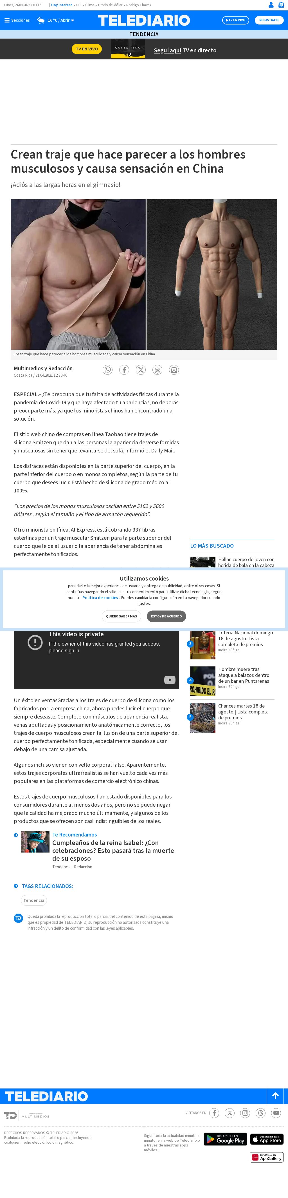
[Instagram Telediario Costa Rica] (245, 1113)
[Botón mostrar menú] (18, 20)
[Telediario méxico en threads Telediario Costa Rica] (261, 1113)
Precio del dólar (110, 5)
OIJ (78, 5)
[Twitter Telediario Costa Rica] (230, 1113)
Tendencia (144, 34)
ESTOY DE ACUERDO (166, 616)
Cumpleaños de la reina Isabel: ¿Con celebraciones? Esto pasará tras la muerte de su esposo (113, 851)
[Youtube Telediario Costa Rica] (276, 1113)
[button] (107, 369)
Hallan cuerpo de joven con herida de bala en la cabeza (246, 562)
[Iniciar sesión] (271, 5)
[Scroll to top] (275, 1096)
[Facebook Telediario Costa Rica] (214, 1113)
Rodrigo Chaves (138, 5)
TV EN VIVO (237, 20)
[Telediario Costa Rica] (143, 20)
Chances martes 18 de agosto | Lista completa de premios (243, 711)
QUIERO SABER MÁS (121, 616)
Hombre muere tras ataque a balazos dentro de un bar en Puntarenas (243, 675)
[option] (144, 279)
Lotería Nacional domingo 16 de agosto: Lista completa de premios (245, 638)
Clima (89, 5)
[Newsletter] (281, 6)
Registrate (269, 20)
